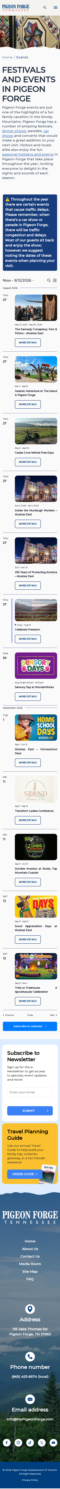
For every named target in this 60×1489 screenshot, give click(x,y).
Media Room (30, 1264)
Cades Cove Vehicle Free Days (34, 452)
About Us (30, 1249)
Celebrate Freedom (27, 629)
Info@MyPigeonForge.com (30, 1419)
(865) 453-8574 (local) (30, 1377)
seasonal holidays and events (28, 154)
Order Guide (23, 1174)
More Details (28, 342)
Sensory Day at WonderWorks (34, 687)
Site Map (30, 1271)
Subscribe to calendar (28, 1026)
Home (7, 57)
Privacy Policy (30, 1480)
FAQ (30, 1279)
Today (30, 1015)
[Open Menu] (53, 7)
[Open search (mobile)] (44, 8)
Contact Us (30, 1256)
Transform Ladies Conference (34, 810)
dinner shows (14, 131)
